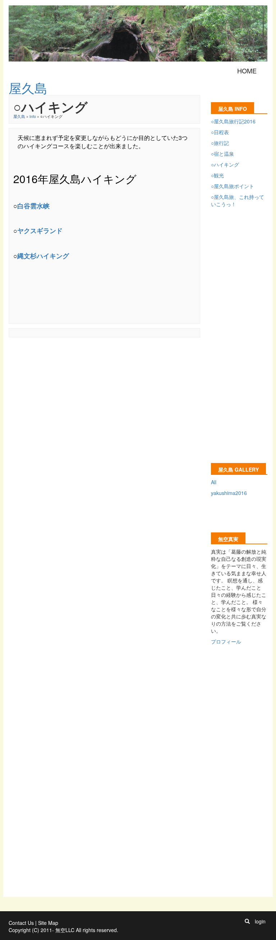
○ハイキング (225, 164)
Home (247, 70)
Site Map (48, 922)
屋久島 (19, 116)
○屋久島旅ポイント (232, 186)
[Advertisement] (139, 358)
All (213, 482)
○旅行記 (220, 142)
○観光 (217, 175)
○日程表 (220, 132)
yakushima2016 (229, 492)
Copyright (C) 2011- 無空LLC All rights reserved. (63, 930)
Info (32, 116)
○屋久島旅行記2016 (233, 121)
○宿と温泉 (222, 153)
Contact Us (21, 922)
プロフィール (226, 641)
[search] (247, 921)
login (260, 921)
